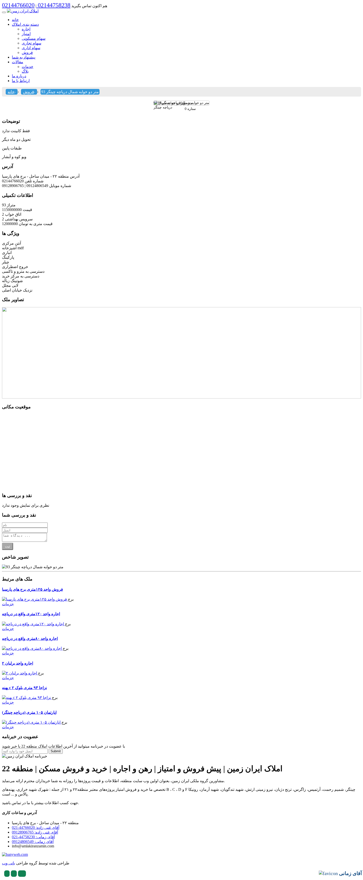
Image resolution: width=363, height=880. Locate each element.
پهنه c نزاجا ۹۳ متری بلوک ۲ (24, 688)
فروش (27, 52)
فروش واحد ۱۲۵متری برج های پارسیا (32, 589)
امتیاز (26, 34)
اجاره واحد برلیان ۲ (17, 663)
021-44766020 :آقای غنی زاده (35, 827)
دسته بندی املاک (25, 24)
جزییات (8, 604)
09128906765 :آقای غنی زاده (35, 832)
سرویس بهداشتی (19, 219)
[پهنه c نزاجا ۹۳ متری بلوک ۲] (27, 697)
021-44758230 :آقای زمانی (33, 837)
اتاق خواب (13, 214)
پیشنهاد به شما (23, 57)
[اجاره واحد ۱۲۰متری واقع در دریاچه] (33, 624)
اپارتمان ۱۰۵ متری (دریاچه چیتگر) (29, 712)
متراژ (11, 205)
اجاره (26, 29)
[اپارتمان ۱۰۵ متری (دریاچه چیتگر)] (31, 722)
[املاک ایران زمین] (23, 11)
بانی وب (8, 863)
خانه (15, 20)
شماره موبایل (60, 186)
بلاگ (25, 71)
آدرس (75, 176)
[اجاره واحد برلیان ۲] (20, 673)
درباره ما (19, 76)
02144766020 (18, 5)
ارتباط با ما (21, 81)
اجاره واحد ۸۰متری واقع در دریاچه (30, 638)
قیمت (27, 210)
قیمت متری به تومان (36, 224)
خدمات (27, 66)
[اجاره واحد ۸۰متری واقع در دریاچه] (32, 648)
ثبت (7, 546)
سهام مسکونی (33, 38)
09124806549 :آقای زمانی (33, 841)
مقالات (17, 62)
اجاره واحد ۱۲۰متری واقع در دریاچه (31, 614)
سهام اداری (31, 48)
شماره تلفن (34, 181)
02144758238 (53, 5)
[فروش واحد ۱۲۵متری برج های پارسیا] (35, 599)
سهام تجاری (31, 43)
